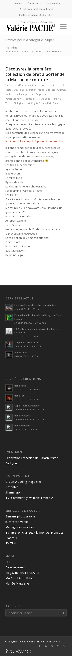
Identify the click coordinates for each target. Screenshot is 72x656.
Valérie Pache (52, 103)
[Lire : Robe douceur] (9, 427)
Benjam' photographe (20, 516)
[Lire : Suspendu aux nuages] (9, 344)
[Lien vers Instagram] (52, 646)
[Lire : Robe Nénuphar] (9, 417)
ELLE (8, 562)
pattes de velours (35, 98)
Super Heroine (53, 98)
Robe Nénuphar (23, 415)
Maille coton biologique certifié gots (24, 94)
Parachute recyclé (15, 98)
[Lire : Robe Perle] (9, 387)
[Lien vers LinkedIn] (46, 646)
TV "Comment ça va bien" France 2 (29, 498)
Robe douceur (22, 425)
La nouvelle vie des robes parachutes (35, 305)
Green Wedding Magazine (23, 482)
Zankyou (11, 463)
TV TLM (10, 543)
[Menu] (61, 26)
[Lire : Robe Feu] (9, 397)
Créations (19, 89)
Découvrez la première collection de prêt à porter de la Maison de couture (35, 74)
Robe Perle (20, 385)
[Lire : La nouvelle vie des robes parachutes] (9, 307)
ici (42, 137)
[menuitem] (18, 3)
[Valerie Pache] (29, 26)
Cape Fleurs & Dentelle (27, 405)
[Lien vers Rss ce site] (64, 646)
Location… (18, 2)
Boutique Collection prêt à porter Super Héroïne (34, 141)
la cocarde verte (16, 522)
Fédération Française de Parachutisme (45, 89)
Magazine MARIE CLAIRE (22, 573)
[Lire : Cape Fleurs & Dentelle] (9, 407)
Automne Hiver (37, 85)
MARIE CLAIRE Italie (19, 578)
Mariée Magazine (17, 583)
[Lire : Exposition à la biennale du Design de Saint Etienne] (9, 317)
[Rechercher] (52, 26)
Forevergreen (15, 567)
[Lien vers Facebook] (40, 646)
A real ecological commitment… (37, 8)
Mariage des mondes (20, 527)
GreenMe (11, 487)
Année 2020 (20, 352)
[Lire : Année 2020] (9, 354)
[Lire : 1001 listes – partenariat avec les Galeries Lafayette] (9, 331)
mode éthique (52, 94)
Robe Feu (19, 395)
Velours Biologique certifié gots (21, 103)
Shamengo (12, 492)
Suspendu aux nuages (26, 342)
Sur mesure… (35, 2)
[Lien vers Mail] (58, 646)
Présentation (54, 2)
